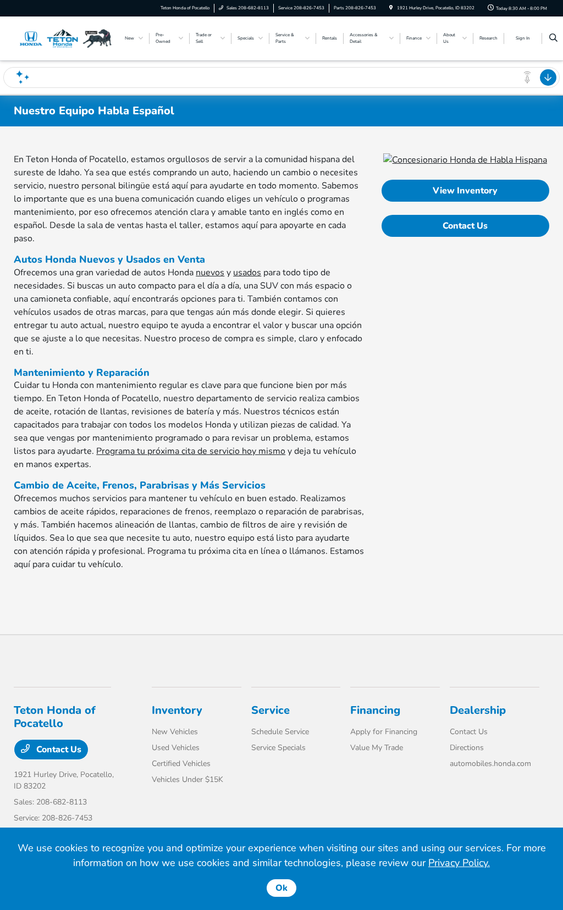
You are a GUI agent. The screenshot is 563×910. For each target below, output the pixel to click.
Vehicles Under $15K (187, 779)
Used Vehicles (176, 747)
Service (270, 710)
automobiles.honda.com (490, 763)
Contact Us (465, 226)
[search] (553, 38)
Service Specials (278, 747)
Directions (467, 747)
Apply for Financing (383, 731)
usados (247, 273)
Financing (375, 710)
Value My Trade (376, 747)
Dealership (478, 710)
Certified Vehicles (181, 763)
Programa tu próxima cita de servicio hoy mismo (190, 451)
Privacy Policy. (459, 862)
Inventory (177, 710)
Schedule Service (280, 731)
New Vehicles (175, 731)
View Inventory (465, 191)
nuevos (210, 273)
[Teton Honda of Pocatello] (63, 38)
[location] (391, 8)
